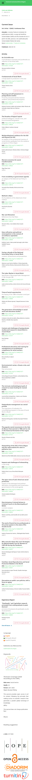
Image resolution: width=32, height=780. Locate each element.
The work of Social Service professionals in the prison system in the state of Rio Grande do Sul (16, 525)
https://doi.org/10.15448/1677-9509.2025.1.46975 (12, 467)
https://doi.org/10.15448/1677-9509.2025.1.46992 (12, 452)
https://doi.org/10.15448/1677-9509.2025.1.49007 (12, 280)
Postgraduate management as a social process (15, 408)
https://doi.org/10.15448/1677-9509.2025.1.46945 (12, 490)
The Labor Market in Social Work (16, 275)
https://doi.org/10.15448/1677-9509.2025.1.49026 (12, 82)
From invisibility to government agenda (15, 178)
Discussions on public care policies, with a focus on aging (16, 581)
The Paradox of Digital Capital (14, 118)
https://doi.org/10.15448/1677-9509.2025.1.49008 (12, 259)
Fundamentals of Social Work (14, 78)
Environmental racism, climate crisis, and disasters (16, 367)
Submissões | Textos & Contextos (15, 43)
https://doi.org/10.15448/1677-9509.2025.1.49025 (12, 103)
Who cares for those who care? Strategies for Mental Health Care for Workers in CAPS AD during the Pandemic (16, 543)
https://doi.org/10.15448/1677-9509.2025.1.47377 (12, 334)
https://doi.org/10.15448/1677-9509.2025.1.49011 (12, 203)
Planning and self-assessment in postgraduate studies (13, 96)
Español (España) (10, 640)
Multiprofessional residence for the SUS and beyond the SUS (15, 139)
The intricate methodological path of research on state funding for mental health (14, 387)
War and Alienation (10, 216)
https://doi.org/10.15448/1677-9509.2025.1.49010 (12, 220)
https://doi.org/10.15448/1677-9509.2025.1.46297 (12, 548)
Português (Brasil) (10, 638)
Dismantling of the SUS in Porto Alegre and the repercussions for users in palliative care (15, 447)
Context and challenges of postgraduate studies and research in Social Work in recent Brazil (15, 330)
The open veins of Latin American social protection (15, 483)
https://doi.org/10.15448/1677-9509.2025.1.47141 (12, 433)
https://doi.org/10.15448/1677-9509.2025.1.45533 (12, 585)
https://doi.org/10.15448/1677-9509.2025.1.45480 (12, 353)
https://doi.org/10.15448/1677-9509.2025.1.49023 (12, 146)
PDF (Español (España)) (22, 173)
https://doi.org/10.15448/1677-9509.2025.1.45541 (12, 567)
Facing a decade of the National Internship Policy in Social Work (14, 254)
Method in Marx (14, 198)
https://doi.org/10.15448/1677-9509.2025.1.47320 (12, 64)
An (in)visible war (16, 59)
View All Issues (6, 625)
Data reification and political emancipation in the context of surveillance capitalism (12, 234)
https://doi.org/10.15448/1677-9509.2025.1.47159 (12, 392)
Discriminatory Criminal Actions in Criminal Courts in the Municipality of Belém (14, 505)
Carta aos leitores (7, 10)
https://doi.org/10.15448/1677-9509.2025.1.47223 (12, 372)
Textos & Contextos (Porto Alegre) (16, 2)
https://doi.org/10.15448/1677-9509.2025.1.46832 (12, 511)
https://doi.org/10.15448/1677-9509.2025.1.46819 (12, 530)
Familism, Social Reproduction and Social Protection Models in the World (15, 563)
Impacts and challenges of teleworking (15, 463)
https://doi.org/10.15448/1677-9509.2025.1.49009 (12, 238)
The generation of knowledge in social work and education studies (15, 310)
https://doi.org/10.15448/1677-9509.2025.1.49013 (12, 184)
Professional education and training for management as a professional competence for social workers (15, 348)
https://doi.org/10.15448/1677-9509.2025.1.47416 (12, 314)
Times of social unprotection (16, 293)
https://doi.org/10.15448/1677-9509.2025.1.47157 (12, 415)
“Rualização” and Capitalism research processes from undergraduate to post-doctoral (15, 607)
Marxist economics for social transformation (11, 161)
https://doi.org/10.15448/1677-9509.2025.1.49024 (12, 123)
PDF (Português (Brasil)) (22, 73)
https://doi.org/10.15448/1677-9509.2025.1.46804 (12, 614)
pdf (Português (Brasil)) (22, 442)
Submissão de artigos (10, 648)
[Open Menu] (3, 3)
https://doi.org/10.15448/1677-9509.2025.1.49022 (12, 164)
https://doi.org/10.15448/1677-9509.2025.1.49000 (12, 297)
